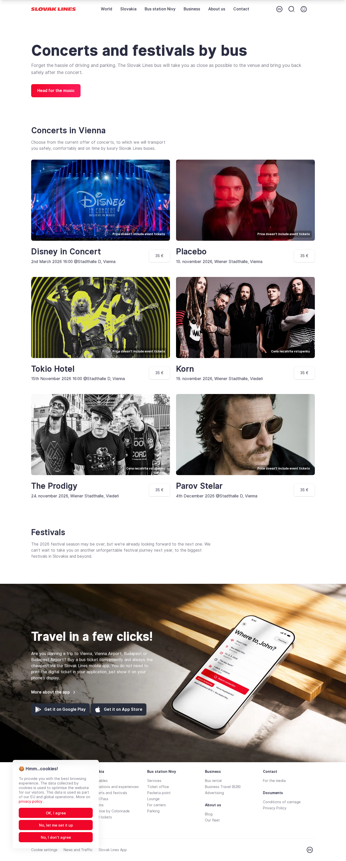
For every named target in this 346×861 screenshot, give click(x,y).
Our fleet (212, 820)
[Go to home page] (53, 9)
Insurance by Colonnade (109, 811)
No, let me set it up (56, 825)
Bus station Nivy (160, 9)
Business (192, 9)
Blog (209, 814)
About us (216, 9)
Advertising (214, 793)
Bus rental (213, 781)
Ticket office (158, 787)
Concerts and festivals (108, 793)
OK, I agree (56, 813)
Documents (273, 793)
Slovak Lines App (113, 850)
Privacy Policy (274, 808)
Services (154, 781)
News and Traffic (78, 850)
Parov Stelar (199, 486)
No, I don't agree (56, 837)
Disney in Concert (66, 251)
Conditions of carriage (282, 802)
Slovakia (128, 9)
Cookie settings (44, 850)
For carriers (156, 805)
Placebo (191, 251)
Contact (241, 9)
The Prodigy (54, 486)
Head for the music (55, 90)
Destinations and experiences (114, 787)
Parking (153, 811)
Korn (185, 369)
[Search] (291, 9)
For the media (274, 781)
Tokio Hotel (52, 369)
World (106, 9)
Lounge (153, 799)
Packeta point (159, 793)
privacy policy (31, 801)
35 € (159, 255)
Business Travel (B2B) (223, 787)
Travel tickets (100, 817)
